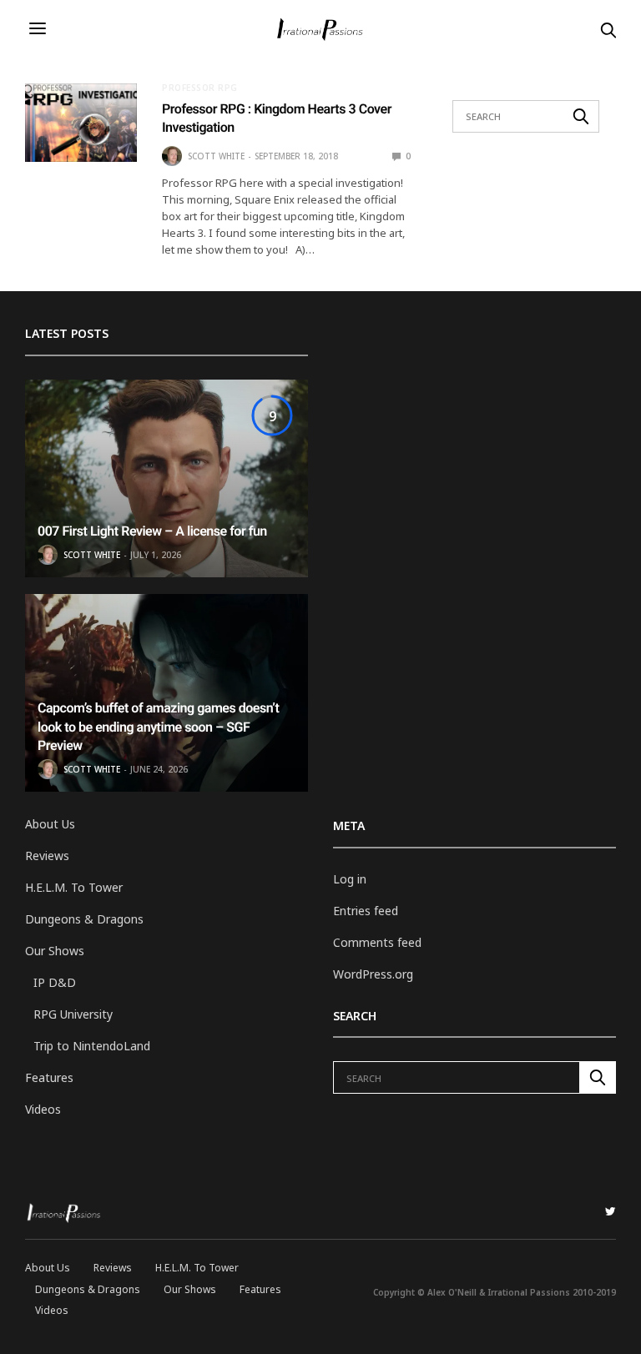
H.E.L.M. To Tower (74, 887)
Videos (43, 1109)
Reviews (47, 855)
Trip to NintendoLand (91, 1046)
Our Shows (54, 951)
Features (49, 1077)
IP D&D (54, 982)
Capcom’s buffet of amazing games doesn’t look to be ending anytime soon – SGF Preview (158, 726)
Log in (349, 879)
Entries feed (365, 911)
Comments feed (377, 942)
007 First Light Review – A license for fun (152, 531)
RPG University (73, 1014)
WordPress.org (373, 974)
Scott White (216, 156)
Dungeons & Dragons (84, 919)
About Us (50, 824)
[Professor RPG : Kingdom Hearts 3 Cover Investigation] (81, 122)
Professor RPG (200, 87)
